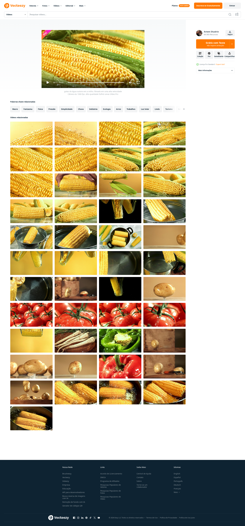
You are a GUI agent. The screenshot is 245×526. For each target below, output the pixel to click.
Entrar (232, 5)
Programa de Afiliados (109, 481)
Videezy (65, 481)
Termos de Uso (152, 517)
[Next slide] (182, 109)
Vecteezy (66, 477)
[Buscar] (229, 14)
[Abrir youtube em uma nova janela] (99, 518)
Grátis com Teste (215, 44)
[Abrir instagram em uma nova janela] (78, 518)
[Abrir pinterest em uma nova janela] (86, 518)
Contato (140, 477)
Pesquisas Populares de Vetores (110, 486)
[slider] (96, 82)
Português (178, 481)
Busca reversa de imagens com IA (73, 497)
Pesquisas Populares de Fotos (110, 492)
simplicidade (66, 109)
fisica (40, 109)
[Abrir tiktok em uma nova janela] (91, 518)
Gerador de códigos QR (72, 505)
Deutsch (177, 485)
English (177, 473)
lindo (157, 109)
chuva (81, 109)
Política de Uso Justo (187, 517)
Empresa (66, 485)
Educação (66, 488)
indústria (93, 109)
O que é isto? (220, 64)
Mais (81, 6)
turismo (169, 109)
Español (177, 477)
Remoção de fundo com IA (73, 502)
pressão (51, 109)
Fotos (44, 6)
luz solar (145, 109)
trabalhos (131, 109)
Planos (175, 5)
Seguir (230, 34)
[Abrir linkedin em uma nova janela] (82, 518)
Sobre (139, 481)
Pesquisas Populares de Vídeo (110, 497)
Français (177, 488)
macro (15, 109)
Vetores (32, 6)
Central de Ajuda (144, 473)
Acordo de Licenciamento (111, 473)
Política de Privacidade (168, 517)
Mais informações (205, 70)
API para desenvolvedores (73, 492)
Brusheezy (66, 473)
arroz (118, 109)
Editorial (69, 6)
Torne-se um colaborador (142, 486)
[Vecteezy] (14, 5)
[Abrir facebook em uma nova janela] (74, 518)
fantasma (28, 109)
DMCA (103, 477)
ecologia (106, 109)
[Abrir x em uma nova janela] (95, 518)
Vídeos (56, 6)
